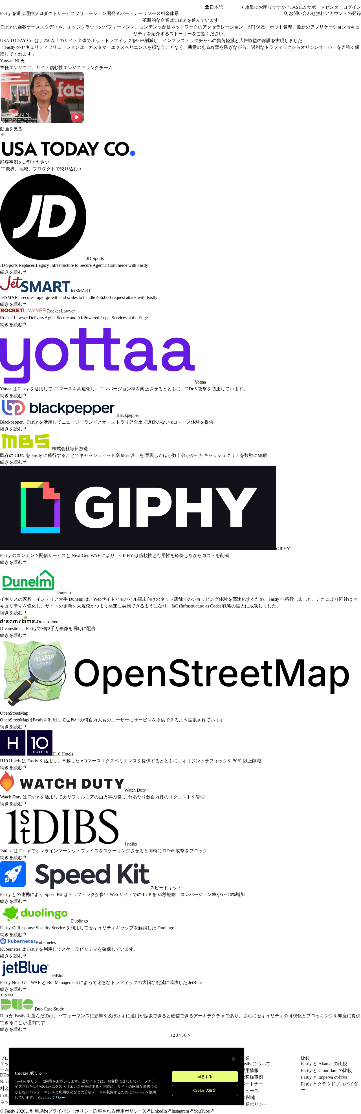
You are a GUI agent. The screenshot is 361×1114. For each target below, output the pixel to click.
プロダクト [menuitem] (45, 13)
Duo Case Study (49, 1009)
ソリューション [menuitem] (91, 13)
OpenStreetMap (14, 713)
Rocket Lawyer (61, 311)
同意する (204, 1077)
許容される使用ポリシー (118, 1111)
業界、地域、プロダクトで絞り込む (42, 168)
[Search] (286, 13)
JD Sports (95, 258)
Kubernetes (46, 942)
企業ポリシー (254, 1104)
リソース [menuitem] (152, 13)
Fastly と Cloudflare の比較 (326, 1070)
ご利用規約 (36, 1111)
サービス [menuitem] (66, 13)
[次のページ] (189, 1035)
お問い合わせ (302, 13)
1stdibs (130, 844)
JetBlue (57, 975)
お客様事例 (252, 1077)
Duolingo (79, 921)
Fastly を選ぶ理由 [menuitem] (17, 13)
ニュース (250, 1090)
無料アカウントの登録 (338, 13)
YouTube (201, 1111)
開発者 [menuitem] (113, 13)
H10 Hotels (62, 754)
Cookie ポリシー (51, 1097)
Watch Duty (135, 790)
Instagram (180, 1111)
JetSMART (81, 290)
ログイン (352, 7)
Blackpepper (127, 415)
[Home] (15, 9)
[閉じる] (233, 1059)
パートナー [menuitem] (131, 13)
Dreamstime (47, 621)
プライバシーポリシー (70, 1111)
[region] (126, 1076)
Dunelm (63, 592)
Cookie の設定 (205, 1090)
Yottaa (200, 382)
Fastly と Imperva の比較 (324, 1077)
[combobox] (224, 7)
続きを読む (11, 272)
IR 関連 (248, 1097)
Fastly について (255, 1063)
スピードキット (166, 887)
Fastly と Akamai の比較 (324, 1063)
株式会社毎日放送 (70, 448)
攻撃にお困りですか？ (267, 7)
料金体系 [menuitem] (170, 13)
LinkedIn (159, 1111)
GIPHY (283, 548)
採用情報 (250, 1070)
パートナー (252, 1084)
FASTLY (298, 7)
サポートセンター (325, 7)
